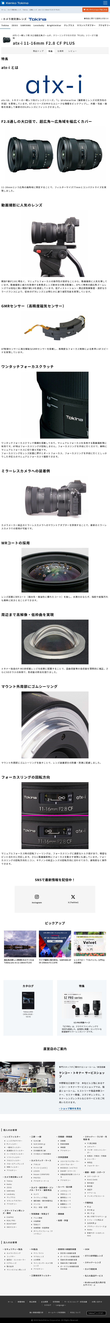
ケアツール (91, 1193)
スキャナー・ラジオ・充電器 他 (95, 1138)
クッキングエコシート (96, 1196)
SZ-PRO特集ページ (82, 1022)
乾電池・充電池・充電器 (96, 1156)
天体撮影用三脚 (40, 1150)
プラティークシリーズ (95, 1226)
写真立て (37, 1224)
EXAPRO (10, 1217)
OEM (87, 1249)
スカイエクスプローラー (70, 1161)
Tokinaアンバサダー (96, 1313)
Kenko (9, 1184)
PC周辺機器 (92, 1143)
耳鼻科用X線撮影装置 (68, 1260)
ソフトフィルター (14, 1157)
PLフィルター (12, 1144)
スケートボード (93, 1176)
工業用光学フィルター (41, 1275)
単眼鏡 (63, 1147)
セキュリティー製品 (13, 1249)
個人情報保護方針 (36, 1312)
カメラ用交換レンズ (14, 10)
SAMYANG (26, 25)
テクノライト (39, 1253)
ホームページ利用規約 (57, 1312)
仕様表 (60, 51)
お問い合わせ (97, 1302)
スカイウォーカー (67, 1164)
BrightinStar (54, 25)
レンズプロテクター (14, 1141)
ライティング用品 (40, 1197)
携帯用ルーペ (65, 1197)
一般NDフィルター (14, 1147)
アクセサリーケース (41, 1181)
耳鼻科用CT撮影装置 (68, 1263)
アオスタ (37, 1164)
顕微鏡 (61, 1213)
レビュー (72, 51)
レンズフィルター (12, 1136)
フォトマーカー (93, 1165)
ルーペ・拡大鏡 (65, 1186)
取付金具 (10, 1266)
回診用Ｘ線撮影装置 (68, 1253)
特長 (50, 51)
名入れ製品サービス (94, 1275)
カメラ (36, 1194)
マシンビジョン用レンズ (16, 1269)
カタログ (47, 1305)
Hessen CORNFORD (42, 1174)
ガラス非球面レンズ (94, 1255)
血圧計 (89, 1189)
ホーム (3, 10)
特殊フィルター (13, 1167)
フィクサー (11, 1256)
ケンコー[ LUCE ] (40, 1168)
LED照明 (37, 1260)
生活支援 (90, 1223)
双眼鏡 (63, 1141)
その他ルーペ (65, 1207)
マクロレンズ (39, 1256)
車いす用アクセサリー (95, 1216)
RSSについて (75, 1312)
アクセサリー (12, 1170)
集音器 (89, 1186)
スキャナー (91, 1146)
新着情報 (21, 1302)
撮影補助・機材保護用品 (43, 1201)
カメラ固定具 (91, 1269)
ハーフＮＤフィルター (15, 1154)
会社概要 (44, 1302)
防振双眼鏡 (64, 1144)
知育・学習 (63, 1220)
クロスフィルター (14, 1160)
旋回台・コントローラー (16, 1260)
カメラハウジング (14, 1253)
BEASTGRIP (11, 1224)
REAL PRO (11, 1220)
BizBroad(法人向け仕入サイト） (94, 1283)
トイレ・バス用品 (94, 1220)
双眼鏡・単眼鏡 (65, 1136)
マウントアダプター (86, 25)
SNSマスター (12, 1227)
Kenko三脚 (38, 1147)
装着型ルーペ (65, 1204)
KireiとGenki (92, 1179)
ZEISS (15, 25)
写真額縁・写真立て (40, 1213)
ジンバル (37, 1204)
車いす (89, 1213)
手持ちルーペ (65, 1194)
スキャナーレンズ (93, 1262)
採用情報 (56, 1302)
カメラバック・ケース (41, 1160)
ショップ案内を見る (70, 1108)
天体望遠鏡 (63, 1157)
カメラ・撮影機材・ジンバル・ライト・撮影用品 (41, 1188)
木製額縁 (37, 1221)
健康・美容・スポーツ (95, 1172)
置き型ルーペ (65, 1201)
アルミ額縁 (38, 1218)
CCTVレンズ (11, 1263)
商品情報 (32, 1302)
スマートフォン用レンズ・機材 (14, 1211)
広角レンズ (33, 10)
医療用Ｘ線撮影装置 (67, 1249)
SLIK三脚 (37, 1141)
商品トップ (38, 51)
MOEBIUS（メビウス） (69, 1168)
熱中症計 (90, 1183)
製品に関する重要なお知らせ (97, 18)
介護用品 (89, 1202)
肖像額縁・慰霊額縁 (41, 1228)
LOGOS (37, 1171)
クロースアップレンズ (15, 1164)
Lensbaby (39, 25)
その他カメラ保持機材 (42, 1154)
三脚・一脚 (36, 1136)
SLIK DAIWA (38, 1144)
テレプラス (69, 25)
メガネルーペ (65, 1191)
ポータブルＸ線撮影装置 (70, 1256)
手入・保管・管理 (40, 1207)
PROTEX (37, 1177)
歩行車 (89, 1210)
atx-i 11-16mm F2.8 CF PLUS (49, 10)
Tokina (25, 10)
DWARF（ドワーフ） (68, 1171)
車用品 (89, 1162)
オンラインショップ (96, 9)
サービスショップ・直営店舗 (75, 1302)
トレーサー (91, 1159)
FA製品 (34, 1249)
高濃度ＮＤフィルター (15, 1150)
